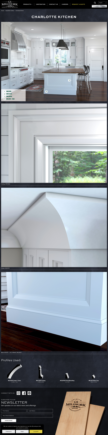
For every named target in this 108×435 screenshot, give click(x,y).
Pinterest (29, 393)
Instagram (18, 393)
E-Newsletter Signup (99, 6)
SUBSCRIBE (8, 420)
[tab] (28, 4)
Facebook (24, 393)
